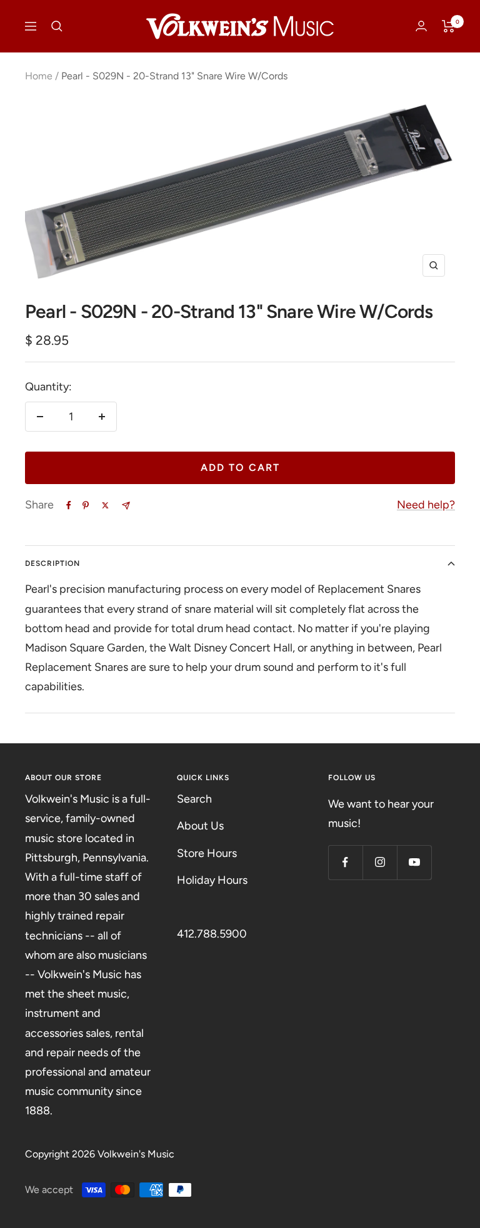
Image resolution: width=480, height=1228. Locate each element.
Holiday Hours (212, 880)
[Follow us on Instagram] (379, 862)
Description (52, 563)
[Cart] (448, 26)
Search (194, 799)
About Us (200, 826)
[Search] (56, 26)
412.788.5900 (212, 934)
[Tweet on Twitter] (105, 505)
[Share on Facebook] (68, 505)
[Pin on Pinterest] (85, 505)
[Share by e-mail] (126, 506)
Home (38, 76)
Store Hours (207, 853)
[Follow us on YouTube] (414, 862)
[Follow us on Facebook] (345, 862)
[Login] (421, 26)
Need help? (426, 505)
